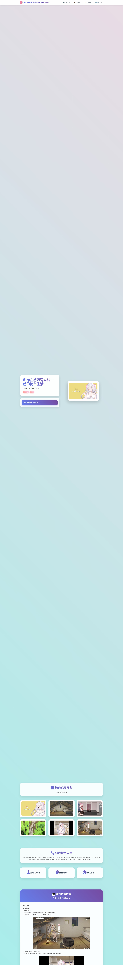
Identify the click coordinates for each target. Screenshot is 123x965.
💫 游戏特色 (88, 2)
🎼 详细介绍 (66, 2)
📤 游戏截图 (77, 2)
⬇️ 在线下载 (98, 2)
